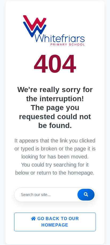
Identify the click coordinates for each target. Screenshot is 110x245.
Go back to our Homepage (57, 221)
